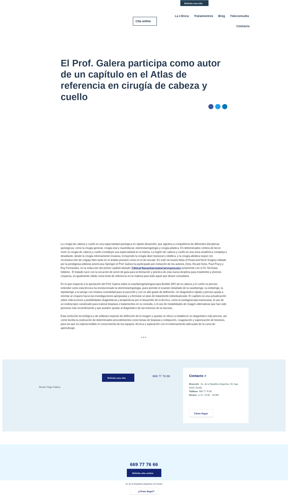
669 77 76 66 (161, 376)
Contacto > (197, 376)
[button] (211, 106)
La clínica (182, 16)
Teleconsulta (239, 16)
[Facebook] (192, 403)
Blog (221, 16)
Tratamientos (203, 16)
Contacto (243, 26)
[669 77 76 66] (147, 377)
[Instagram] (200, 403)
